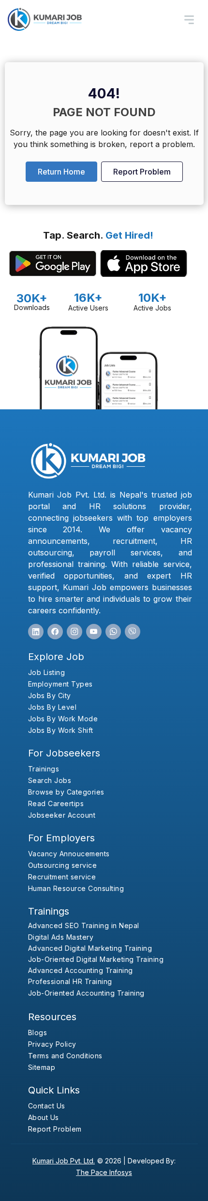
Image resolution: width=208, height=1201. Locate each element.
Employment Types (60, 684)
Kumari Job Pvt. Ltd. (63, 1161)
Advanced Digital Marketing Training (90, 948)
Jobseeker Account (62, 815)
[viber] (132, 631)
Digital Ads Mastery (61, 937)
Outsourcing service (62, 865)
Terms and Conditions (65, 1056)
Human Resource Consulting (76, 888)
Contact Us (46, 1106)
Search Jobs (50, 780)
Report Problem (142, 171)
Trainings (43, 769)
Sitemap (42, 1067)
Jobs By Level (52, 707)
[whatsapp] (113, 631)
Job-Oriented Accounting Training (86, 993)
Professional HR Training (70, 981)
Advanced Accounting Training (80, 970)
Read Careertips (56, 803)
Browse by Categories (66, 792)
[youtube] (94, 631)
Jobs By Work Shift (60, 730)
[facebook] (55, 631)
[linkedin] (36, 631)
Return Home (61, 171)
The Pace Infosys (104, 1172)
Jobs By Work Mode (63, 719)
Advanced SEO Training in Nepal (83, 925)
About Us (43, 1117)
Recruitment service (62, 877)
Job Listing (46, 672)
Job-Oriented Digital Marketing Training (96, 959)
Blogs (37, 1032)
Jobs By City (49, 695)
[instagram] (74, 631)
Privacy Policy (52, 1044)
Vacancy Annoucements (69, 854)
